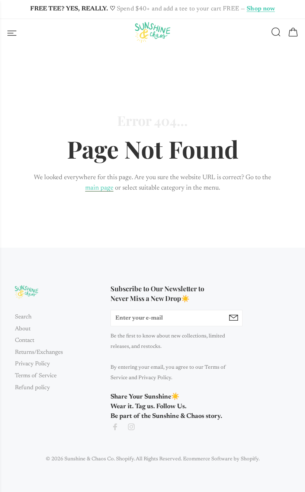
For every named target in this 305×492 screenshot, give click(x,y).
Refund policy (32, 388)
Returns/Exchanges (39, 352)
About (22, 329)
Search (23, 317)
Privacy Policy (32, 364)
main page (99, 188)
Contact (24, 340)
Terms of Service (36, 376)
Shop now (261, 9)
